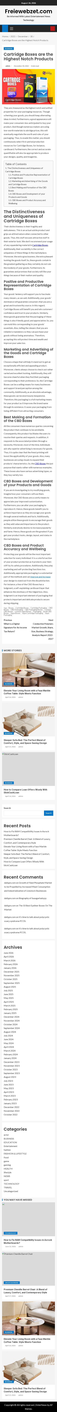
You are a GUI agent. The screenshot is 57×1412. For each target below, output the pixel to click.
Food (6, 1157)
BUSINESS (8, 48)
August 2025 (10, 986)
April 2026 (9, 956)
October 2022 (10, 1114)
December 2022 (11, 1107)
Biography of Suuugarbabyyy (32, 898)
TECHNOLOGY (11, 1183)
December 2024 (11, 1016)
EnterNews (41, 1405)
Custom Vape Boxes (23, 611)
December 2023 (11, 1062)
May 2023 (9, 1088)
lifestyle (7, 1172)
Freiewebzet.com (28, 11)
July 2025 (8, 990)
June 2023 (8, 1084)
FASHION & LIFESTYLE (15, 1153)
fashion (7, 1149)
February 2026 (11, 964)
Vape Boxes (15, 613)
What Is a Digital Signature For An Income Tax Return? (15, 626)
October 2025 (10, 979)
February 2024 (11, 1054)
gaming (7, 1165)
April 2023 (9, 1092)
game (6, 1161)
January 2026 (10, 968)
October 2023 (10, 1069)
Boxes (11, 608)
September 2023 (12, 1073)
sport (6, 1180)
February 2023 (11, 1099)
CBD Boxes (40, 463)
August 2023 (10, 1077)
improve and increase (40, 576)
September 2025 (12, 983)
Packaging (37, 611)
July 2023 (8, 1080)
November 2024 (12, 1020)
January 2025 (10, 1013)
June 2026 (8, 952)
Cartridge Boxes (40, 245)
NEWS (7, 1176)
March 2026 (9, 960)
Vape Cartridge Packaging (32, 613)
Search (7, 808)
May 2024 (9, 1043)
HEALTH (8, 1168)
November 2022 (12, 1110)
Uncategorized (11, 1191)
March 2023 (9, 1095)
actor (6, 1134)
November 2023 (12, 1065)
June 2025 (8, 994)
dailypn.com (10, 882)
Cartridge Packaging (39, 608)
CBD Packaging (17, 610)
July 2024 (8, 1035)
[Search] (48, 28)
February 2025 (11, 1009)
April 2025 (9, 1001)
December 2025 (11, 971)
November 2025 (12, 975)
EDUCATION (10, 1142)
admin (8, 66)
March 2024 (9, 1050)
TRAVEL (8, 1187)
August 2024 (10, 1031)
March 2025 (9, 1005)
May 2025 (9, 998)
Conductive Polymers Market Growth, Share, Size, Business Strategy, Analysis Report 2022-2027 (42, 629)
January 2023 (10, 1103)
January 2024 (10, 1058)
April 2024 (9, 1047)
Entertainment (10, 1146)
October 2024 (10, 1024)
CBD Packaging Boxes (34, 610)
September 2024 (12, 1028)
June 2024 (8, 1039)
